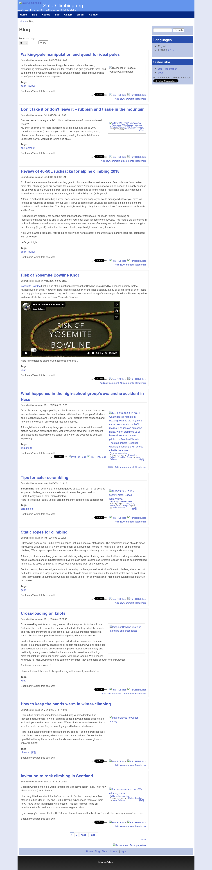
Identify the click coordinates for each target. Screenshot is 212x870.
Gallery (68, 14)
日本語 (110, 467)
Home (23, 14)
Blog (34, 14)
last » (94, 835)
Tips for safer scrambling (44, 477)
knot (23, 370)
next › (84, 835)
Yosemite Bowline (31, 286)
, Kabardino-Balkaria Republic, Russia (124, 456)
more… (145, 839)
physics (25, 752)
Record (46, 14)
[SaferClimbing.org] (30, 2)
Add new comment (124, 98)
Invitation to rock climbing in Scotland (57, 776)
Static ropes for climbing (44, 532)
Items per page (27, 38)
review (31, 86)
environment (27, 148)
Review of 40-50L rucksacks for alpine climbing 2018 (70, 171)
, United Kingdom (134, 798)
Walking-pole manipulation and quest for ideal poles (70, 54)
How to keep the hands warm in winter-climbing (66, 704)
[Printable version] (136, 94)
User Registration (167, 69)
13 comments (127, 382)
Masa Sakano (130, 129)
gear (23, 86)
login (123, 851)
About (80, 14)
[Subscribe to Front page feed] (84, 845)
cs (141, 129)
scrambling (27, 508)
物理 (33, 752)
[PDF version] (117, 94)
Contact (93, 14)
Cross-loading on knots (43, 613)
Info (57, 14)
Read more (140, 98)
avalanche (26, 447)
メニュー (172, 50)
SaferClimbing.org (63, 5)
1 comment (128, 693)
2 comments (127, 160)
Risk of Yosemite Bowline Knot (50, 275)
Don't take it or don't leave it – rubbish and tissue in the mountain (83, 109)
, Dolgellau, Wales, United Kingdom (122, 504)
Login (161, 72)
